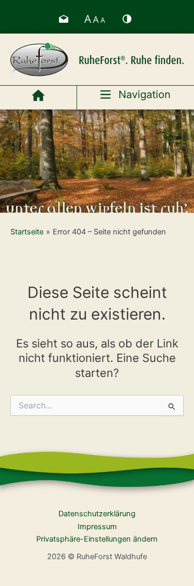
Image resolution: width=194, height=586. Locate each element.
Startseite (26, 231)
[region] (97, 161)
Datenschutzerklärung (97, 513)
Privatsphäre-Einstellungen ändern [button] (97, 539)
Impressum (97, 526)
